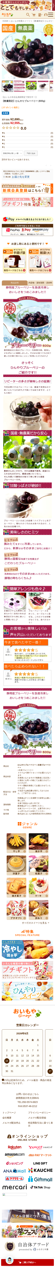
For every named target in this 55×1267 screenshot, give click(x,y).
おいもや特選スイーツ (20, 21)
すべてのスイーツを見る (34, 923)
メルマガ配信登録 (37, 1118)
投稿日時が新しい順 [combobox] (10, 153)
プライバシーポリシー (39, 1112)
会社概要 (6, 1118)
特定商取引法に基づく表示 (40, 1124)
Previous (5, 51)
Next (50, 51)
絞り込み (31, 153)
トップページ (9, 1112)
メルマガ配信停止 (11, 1123)
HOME (5, 21)
